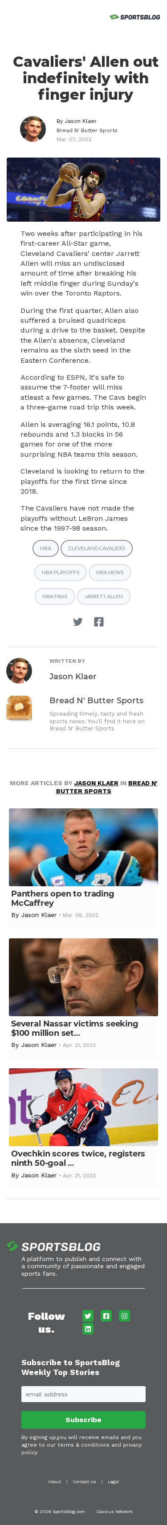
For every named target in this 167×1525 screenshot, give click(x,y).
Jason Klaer (81, 121)
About (54, 1481)
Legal (113, 1481)
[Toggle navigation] (8, 15)
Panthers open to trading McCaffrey (62, 898)
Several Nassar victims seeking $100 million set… (74, 1028)
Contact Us (84, 1481)
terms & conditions (83, 1445)
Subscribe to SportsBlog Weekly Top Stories (70, 1367)
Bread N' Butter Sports (87, 130)
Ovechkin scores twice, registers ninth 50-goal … (78, 1158)
